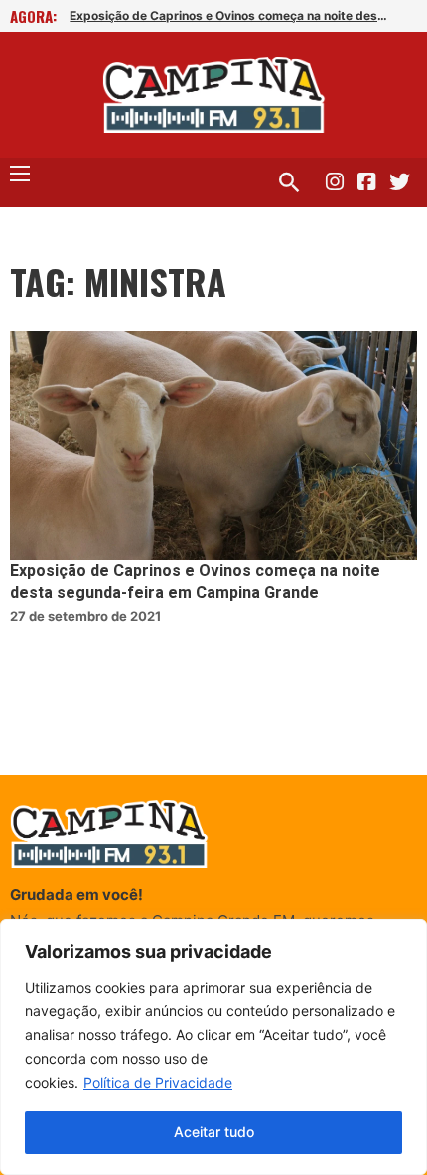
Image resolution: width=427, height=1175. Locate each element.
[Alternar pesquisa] (289, 182)
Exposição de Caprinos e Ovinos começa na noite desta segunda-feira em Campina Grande (230, 15)
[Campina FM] (214, 95)
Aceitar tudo (214, 1131)
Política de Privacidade (157, 1082)
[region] (213, 1047)
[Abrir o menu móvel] (20, 173)
